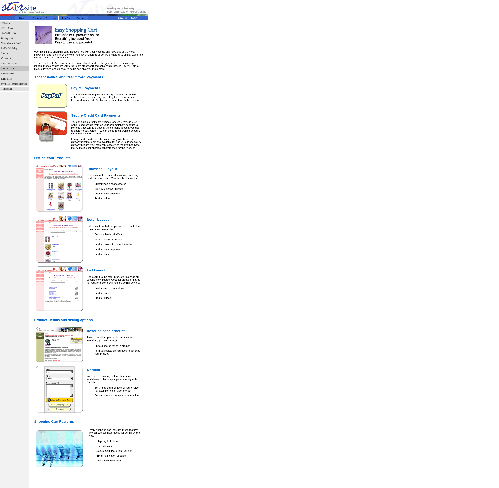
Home (22, 18)
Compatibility (7, 58)
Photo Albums (7, 73)
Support (80, 18)
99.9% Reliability (9, 48)
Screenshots (51, 18)
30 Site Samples (8, 28)
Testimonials (7, 89)
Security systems (9, 63)
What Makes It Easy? (11, 43)
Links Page (6, 78)
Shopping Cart (8, 68)
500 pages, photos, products (14, 83)
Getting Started (8, 38)
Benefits (66, 18)
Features (37, 18)
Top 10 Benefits (8, 33)
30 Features (6, 23)
